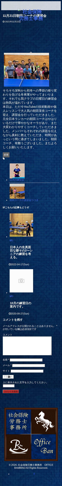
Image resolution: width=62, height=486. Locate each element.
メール (7, 365)
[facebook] (34, 474)
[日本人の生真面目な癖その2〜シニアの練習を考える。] (21, 225)
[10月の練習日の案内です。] (21, 280)
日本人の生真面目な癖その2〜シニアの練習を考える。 (21, 252)
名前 (6, 359)
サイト (6, 371)
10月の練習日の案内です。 (20, 304)
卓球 (6, 154)
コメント (7, 334)
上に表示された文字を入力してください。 (25, 382)
